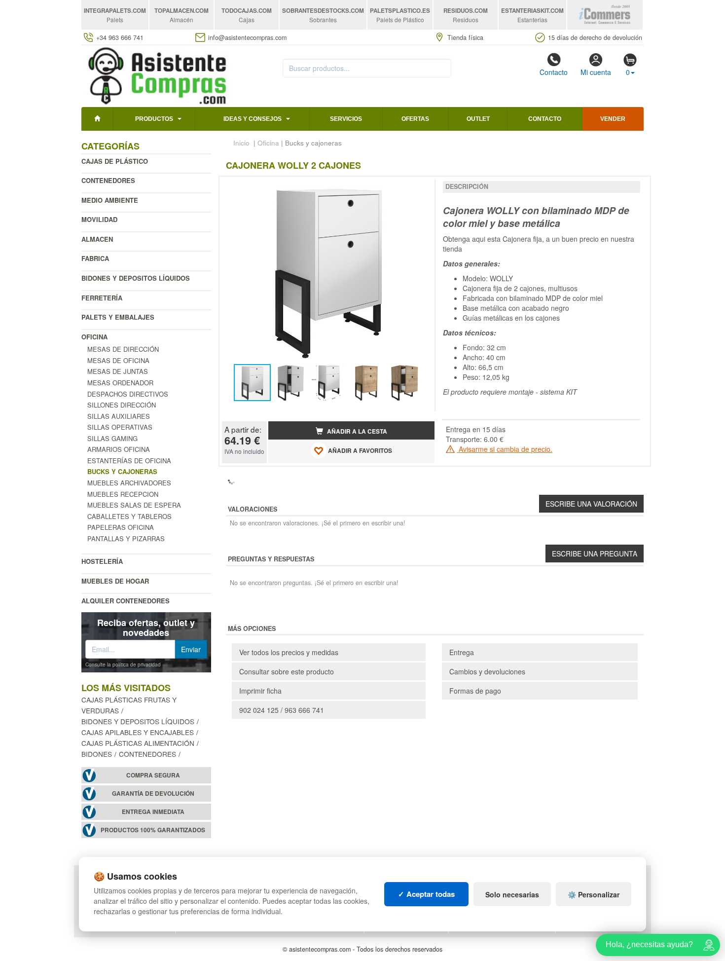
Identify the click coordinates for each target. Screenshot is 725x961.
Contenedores (108, 180)
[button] (418, 188)
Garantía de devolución (153, 793)
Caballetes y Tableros (129, 516)
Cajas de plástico (114, 161)
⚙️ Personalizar (593, 894)
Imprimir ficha (260, 691)
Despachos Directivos (127, 394)
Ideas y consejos (252, 118)
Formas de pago (475, 691)
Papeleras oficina (120, 527)
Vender (612, 118)
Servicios (346, 118)
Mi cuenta (595, 72)
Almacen (97, 239)
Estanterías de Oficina (129, 460)
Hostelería (102, 561)
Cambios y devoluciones (487, 671)
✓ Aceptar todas (426, 893)
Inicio (241, 143)
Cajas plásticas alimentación (137, 743)
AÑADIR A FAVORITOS (359, 450)
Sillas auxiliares (118, 416)
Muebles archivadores (129, 482)
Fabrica (95, 258)
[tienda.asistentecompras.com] (157, 75)
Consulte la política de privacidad (123, 664)
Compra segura (153, 775)
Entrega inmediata (153, 812)
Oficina (94, 336)
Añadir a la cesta (356, 431)
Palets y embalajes (117, 317)
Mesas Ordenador (120, 382)
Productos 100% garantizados (153, 830)
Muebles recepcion (122, 494)
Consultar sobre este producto (286, 671)
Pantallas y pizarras (126, 538)
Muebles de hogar (115, 581)
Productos (154, 118)
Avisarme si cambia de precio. (504, 449)
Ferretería (101, 297)
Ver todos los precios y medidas (288, 652)
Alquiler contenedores (125, 600)
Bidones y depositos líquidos (135, 278)
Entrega (461, 652)
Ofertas (415, 118)
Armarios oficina (118, 449)
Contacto (554, 72)
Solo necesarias (512, 894)
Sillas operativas (119, 427)
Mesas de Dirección (123, 349)
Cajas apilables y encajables (137, 732)
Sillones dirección (121, 404)
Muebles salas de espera (134, 505)
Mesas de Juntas (117, 371)
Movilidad (99, 219)
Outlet (478, 118)
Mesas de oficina (118, 360)
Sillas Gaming (112, 438)
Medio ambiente (109, 200)
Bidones (96, 754)
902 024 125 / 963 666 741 (281, 710)
